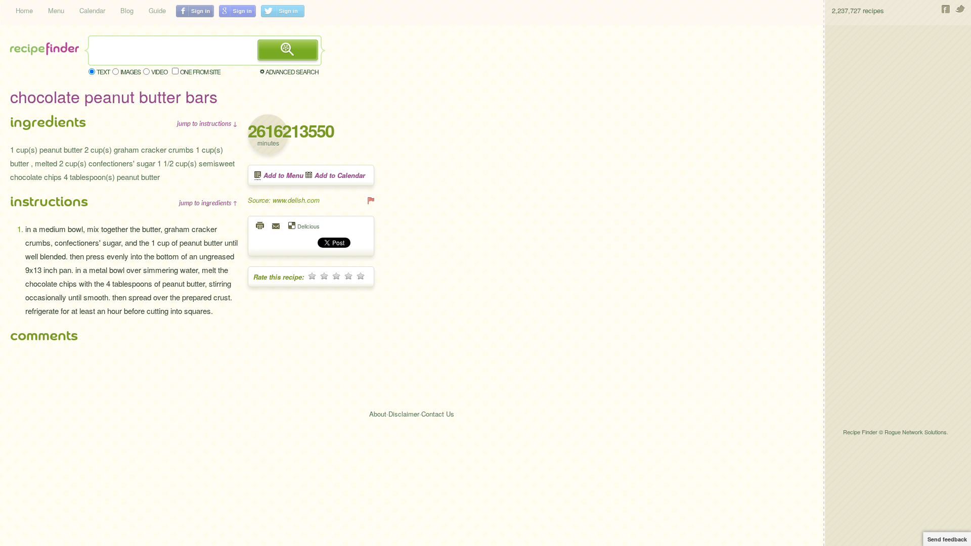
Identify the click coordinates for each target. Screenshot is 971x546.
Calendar (92, 10)
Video (159, 71)
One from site (200, 71)
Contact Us (437, 414)
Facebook (946, 9)
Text (103, 71)
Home (24, 10)
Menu (56, 10)
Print (260, 225)
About (377, 414)
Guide (157, 10)
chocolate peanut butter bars (113, 96)
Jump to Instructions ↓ (207, 123)
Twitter (960, 9)
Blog (127, 10)
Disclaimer (403, 414)
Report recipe (370, 200)
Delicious (308, 226)
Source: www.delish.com (284, 200)
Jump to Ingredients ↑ (208, 203)
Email (276, 225)
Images (130, 71)
